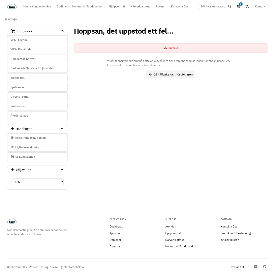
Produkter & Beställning (236, 233)
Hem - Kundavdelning (37, 6)
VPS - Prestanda (20, 49)
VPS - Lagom (18, 40)
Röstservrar (17, 106)
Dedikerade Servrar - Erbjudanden (32, 68)
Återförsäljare (19, 115)
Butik (60, 6)
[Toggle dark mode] (247, 6)
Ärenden (170, 226)
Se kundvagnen (24, 156)
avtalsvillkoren (230, 240)
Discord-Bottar (20, 96)
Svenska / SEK (238, 267)
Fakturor (115, 246)
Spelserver (17, 87)
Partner (160, 6)
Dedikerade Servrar (22, 59)
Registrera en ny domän (30, 138)
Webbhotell (17, 78)
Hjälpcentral (117, 6)
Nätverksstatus (140, 6)
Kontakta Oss (179, 6)
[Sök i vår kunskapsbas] (230, 6)
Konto (259, 6)
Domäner (115, 240)
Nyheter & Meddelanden (87, 6)
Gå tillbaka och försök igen (172, 74)
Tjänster (115, 233)
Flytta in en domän (26, 147)
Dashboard (116, 226)
